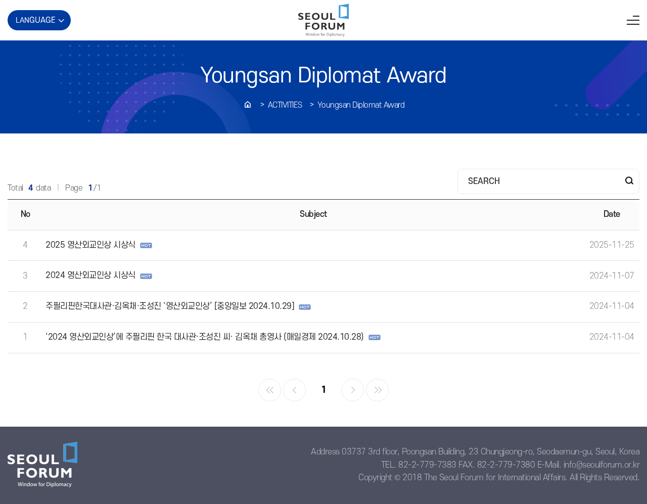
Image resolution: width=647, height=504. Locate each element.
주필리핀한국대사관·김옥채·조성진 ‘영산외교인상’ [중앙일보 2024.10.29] (169, 306)
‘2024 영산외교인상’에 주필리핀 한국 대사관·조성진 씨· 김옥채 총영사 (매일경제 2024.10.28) (204, 337)
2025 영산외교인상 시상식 (90, 245)
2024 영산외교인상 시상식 (90, 275)
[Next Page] (352, 390)
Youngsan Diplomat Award (361, 105)
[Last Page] (377, 390)
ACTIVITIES (285, 105)
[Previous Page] (294, 390)
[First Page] (269, 390)
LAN (36, 20)
